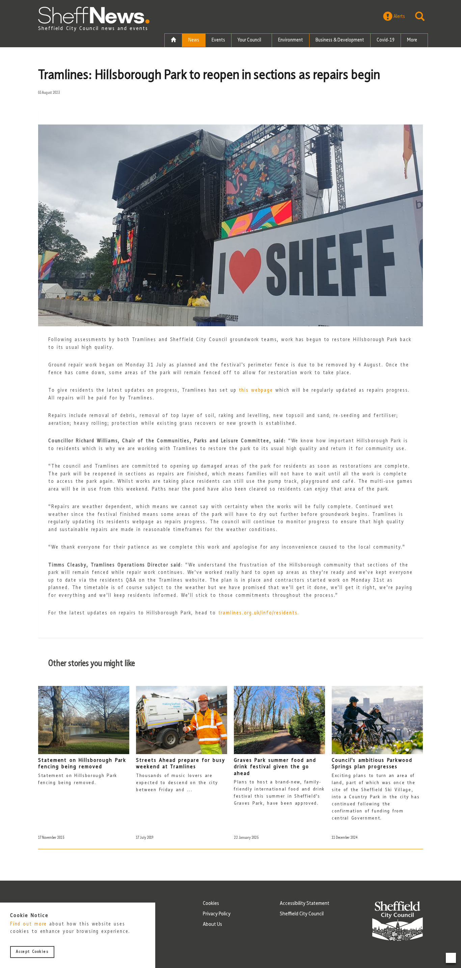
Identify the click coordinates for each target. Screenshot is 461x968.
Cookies (211, 903)
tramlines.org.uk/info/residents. (259, 613)
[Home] (173, 40)
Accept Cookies (32, 952)
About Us (212, 924)
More (412, 40)
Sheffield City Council (302, 914)
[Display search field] (420, 16)
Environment (290, 40)
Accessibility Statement (304, 903)
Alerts (398, 16)
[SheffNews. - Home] (94, 15)
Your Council (250, 40)
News (193, 40)
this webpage (256, 390)
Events (218, 40)
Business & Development (340, 40)
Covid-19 (386, 40)
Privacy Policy (217, 914)
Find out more (28, 924)
